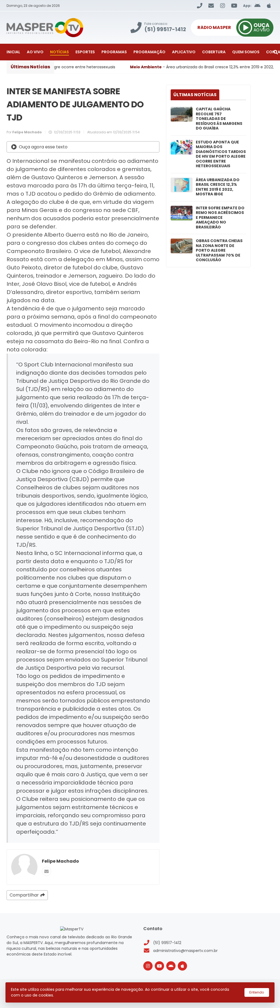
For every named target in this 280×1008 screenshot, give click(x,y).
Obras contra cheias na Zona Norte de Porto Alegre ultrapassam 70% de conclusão (219, 251)
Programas (114, 52)
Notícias (59, 52)
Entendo (256, 992)
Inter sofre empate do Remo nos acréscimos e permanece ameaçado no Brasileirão (220, 218)
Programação (149, 52)
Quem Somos (245, 52)
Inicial (13, 52)
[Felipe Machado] (24, 867)
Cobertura (214, 52)
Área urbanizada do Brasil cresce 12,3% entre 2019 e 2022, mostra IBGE (218, 187)
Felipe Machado (60, 861)
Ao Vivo (35, 52)
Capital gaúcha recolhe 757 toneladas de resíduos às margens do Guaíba (219, 119)
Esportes (85, 52)
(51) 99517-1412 (167, 942)
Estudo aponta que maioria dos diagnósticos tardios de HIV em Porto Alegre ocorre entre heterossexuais (221, 154)
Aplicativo (184, 52)
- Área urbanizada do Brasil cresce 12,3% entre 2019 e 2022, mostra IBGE (180, 67)
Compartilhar (24, 895)
